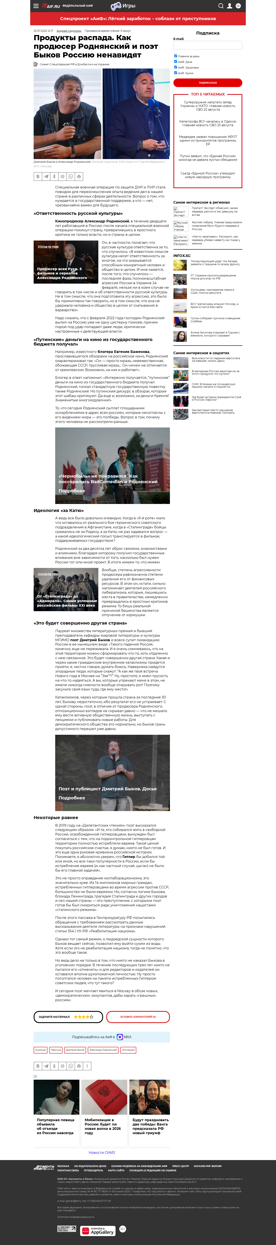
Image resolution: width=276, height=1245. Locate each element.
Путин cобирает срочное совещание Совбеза (215, 320)
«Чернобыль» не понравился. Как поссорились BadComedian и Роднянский (108, 478)
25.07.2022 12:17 (43, 30)
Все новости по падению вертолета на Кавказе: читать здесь (216, 359)
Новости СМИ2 (102, 1153)
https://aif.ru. (69, 1210)
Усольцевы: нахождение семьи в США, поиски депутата (212, 291)
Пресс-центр (180, 1166)
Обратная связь (68, 1170)
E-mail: (178, 39)
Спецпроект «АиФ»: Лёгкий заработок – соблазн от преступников (138, 18)
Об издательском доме (90, 1166)
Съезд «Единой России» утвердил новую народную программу (208, 175)
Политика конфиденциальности (75, 1217)
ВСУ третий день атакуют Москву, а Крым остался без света (214, 306)
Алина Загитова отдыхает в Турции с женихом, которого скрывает (215, 334)
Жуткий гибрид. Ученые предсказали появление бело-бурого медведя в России (217, 226)
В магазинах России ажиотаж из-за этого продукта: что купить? (215, 372)
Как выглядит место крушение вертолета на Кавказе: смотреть (213, 411)
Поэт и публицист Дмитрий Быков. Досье (108, 788)
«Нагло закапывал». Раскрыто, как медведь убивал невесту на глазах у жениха (216, 240)
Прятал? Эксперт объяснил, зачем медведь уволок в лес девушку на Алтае (215, 211)
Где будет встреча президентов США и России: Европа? (216, 398)
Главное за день (188, 56)
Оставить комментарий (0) (138, 1016)
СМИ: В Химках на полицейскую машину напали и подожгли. (213, 385)
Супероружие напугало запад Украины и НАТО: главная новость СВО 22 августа (207, 106)
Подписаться (208, 82)
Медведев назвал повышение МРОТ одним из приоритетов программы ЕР (208, 140)
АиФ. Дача (185, 62)
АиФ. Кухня (185, 73)
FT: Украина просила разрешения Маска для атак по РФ (213, 277)
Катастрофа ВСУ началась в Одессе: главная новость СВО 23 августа (208, 123)
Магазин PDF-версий (207, 1166)
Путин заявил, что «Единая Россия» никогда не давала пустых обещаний (208, 158)
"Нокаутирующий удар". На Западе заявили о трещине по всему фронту (215, 263)
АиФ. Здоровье (188, 67)
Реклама (63, 1166)
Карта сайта (116, 1170)
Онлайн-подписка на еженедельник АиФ (139, 1166)
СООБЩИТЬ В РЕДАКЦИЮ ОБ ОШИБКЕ (152, 1170)
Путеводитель (93, 1170)
